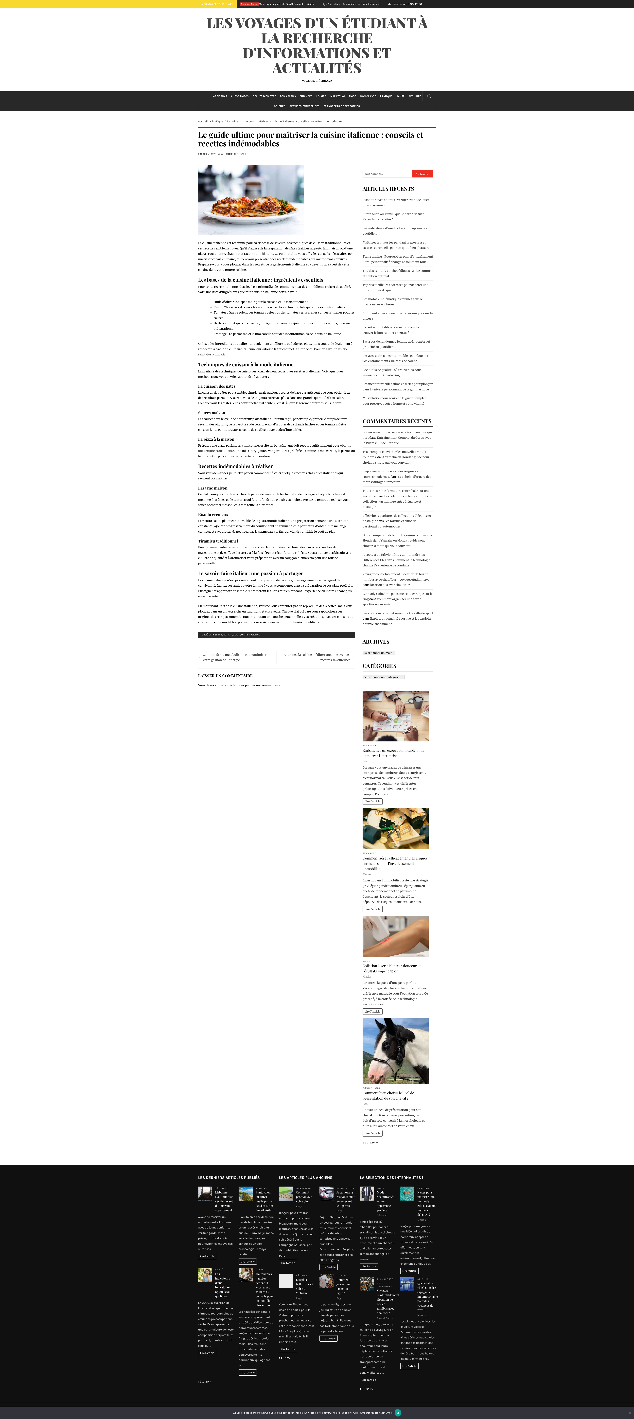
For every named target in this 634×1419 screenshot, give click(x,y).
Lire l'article (372, 801)
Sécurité (414, 96)
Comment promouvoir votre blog (304, 1196)
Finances (306, 96)
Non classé (368, 96)
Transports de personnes (342, 106)
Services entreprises (304, 106)
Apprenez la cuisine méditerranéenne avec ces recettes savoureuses (317, 657)
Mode (352, 96)
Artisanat (220, 96)
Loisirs (321, 96)
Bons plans (288, 96)
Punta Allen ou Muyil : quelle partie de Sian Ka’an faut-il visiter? (265, 1201)
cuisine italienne (250, 634)
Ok (397, 1412)
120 (372, 1142)
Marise (242, 153)
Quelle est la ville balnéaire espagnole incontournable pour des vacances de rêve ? (427, 1296)
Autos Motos (240, 96)
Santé (400, 96)
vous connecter (226, 685)
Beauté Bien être (264, 96)
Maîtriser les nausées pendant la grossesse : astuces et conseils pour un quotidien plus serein (355, 4)
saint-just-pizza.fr (212, 354)
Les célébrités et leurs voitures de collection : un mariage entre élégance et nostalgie (397, 501)
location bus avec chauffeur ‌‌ (390, 585)
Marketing (337, 96)
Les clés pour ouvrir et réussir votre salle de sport (398, 613)
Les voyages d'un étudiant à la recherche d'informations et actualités (317, 45)
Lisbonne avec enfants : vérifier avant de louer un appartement (224, 1201)
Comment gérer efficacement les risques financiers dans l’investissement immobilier (395, 863)
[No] (630, 1415)
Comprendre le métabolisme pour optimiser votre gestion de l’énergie (234, 657)
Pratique (386, 96)
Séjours (279, 106)
